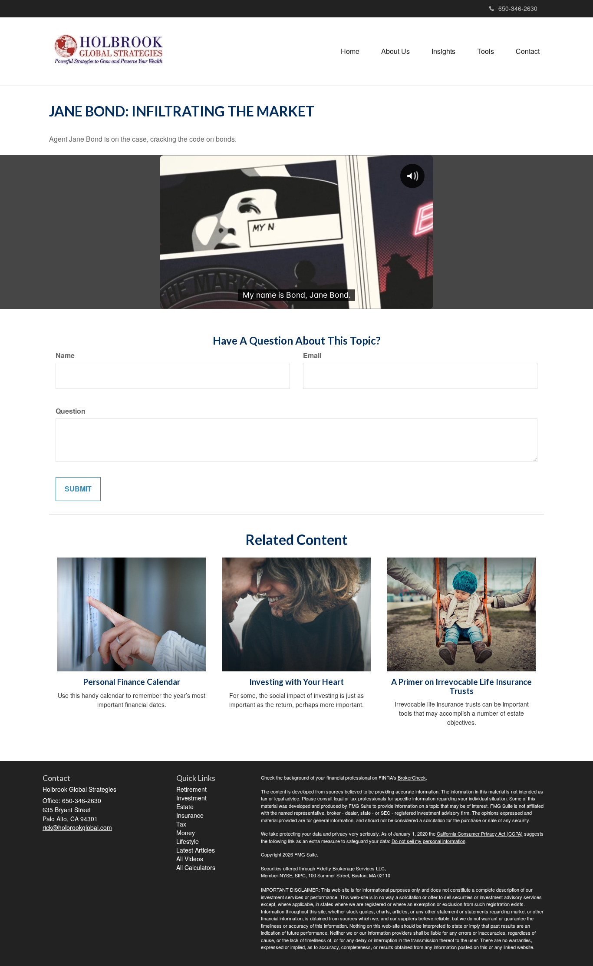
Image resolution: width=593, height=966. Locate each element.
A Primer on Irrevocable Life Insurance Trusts (461, 686)
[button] (395, 51)
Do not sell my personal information (428, 840)
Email (312, 355)
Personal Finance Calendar (131, 682)
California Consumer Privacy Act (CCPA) (480, 833)
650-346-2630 (517, 8)
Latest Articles (195, 850)
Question (71, 411)
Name (65, 355)
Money (185, 832)
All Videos (189, 858)
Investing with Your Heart (296, 682)
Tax (181, 824)
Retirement (191, 789)
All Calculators (195, 867)
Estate (185, 806)
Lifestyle (187, 841)
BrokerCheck (412, 777)
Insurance (190, 815)
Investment (191, 797)
